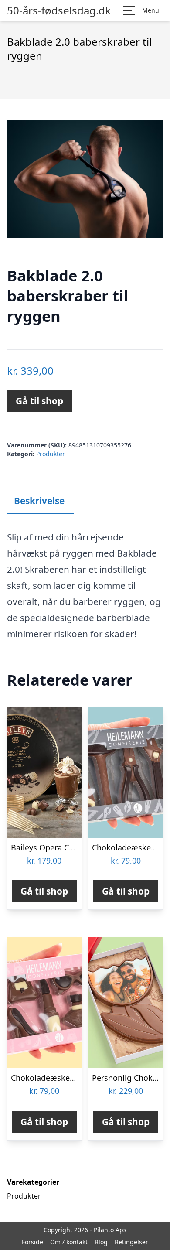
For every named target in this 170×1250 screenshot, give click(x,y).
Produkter (50, 454)
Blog (101, 1242)
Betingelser (131, 1242)
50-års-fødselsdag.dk (59, 10)
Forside (32, 1242)
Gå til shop (39, 401)
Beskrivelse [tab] (39, 501)
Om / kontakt (69, 1242)
